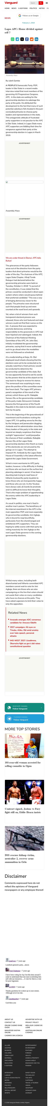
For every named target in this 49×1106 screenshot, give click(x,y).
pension (28, 1065)
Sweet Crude (30, 1073)
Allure (7, 1045)
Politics (33, 8)
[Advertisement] (24, 159)
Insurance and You (32, 1063)
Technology (30, 1075)
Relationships (10, 1088)
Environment (30, 1048)
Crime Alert (9, 1055)
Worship (28, 1093)
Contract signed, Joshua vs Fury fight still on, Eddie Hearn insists (23, 810)
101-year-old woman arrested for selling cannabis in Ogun (23, 764)
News (14, 8)
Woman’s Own (30, 1090)
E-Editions (23, 8)
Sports (7, 1093)
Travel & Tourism (31, 1083)
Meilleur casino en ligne (33, 1026)
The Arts (28, 1078)
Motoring (8, 1083)
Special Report (10, 1090)
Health (28, 1055)
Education (9, 1063)
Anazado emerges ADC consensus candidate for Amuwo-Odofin (25, 621)
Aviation (8, 1048)
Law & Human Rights (12, 1078)
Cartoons (29, 1080)
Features (28, 1050)
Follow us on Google (31, 15)
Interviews (9, 1073)
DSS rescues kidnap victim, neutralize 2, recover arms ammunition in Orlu (20, 858)
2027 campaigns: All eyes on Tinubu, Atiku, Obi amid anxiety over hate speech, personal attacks (24, 631)
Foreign (28, 1053)
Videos (27, 1085)
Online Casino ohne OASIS (13, 1026)
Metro (42, 8)
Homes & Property (32, 1058)
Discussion (9, 1060)
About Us (9, 1019)
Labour (7, 1075)
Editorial (8, 1058)
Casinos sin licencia (14, 1036)
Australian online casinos (33, 1031)
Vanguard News (11, 3)
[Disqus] (24, 927)
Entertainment (31, 1045)
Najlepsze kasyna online (12, 1031)
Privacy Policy (32, 1022)
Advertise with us (33, 1019)
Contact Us (10, 1022)
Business (8, 1050)
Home (7, 8)
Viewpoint (29, 1088)
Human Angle (30, 1060)
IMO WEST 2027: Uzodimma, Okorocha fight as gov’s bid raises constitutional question (25, 643)
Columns (8, 1053)
